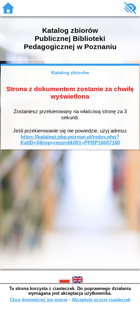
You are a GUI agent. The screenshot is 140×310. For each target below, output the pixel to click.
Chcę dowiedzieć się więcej (39, 299)
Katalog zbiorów (70, 72)
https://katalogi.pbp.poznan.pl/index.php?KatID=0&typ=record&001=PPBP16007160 (70, 140)
